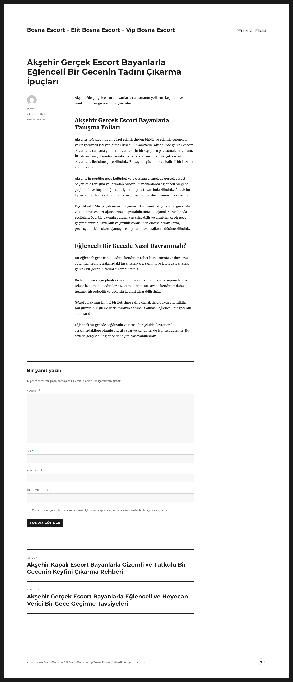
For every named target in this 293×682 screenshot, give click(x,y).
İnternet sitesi (39, 489)
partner (32, 108)
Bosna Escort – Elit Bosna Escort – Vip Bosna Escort (101, 29)
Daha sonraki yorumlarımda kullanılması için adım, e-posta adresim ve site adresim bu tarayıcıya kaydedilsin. (101, 510)
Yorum (33, 390)
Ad (30, 451)
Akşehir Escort (36, 119)
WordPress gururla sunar (130, 662)
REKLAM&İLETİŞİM (251, 31)
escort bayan (35, 662)
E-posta (34, 470)
